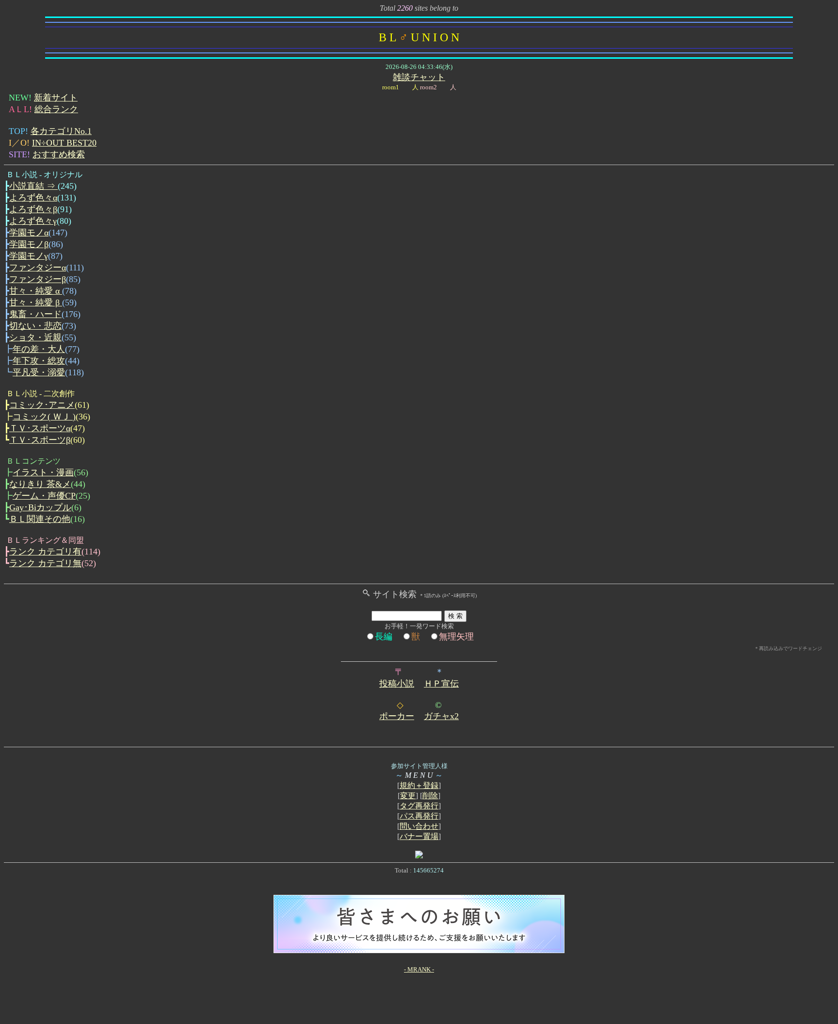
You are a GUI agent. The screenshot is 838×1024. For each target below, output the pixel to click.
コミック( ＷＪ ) (44, 416)
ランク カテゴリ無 (45, 563)
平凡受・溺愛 (39, 372)
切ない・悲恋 (35, 326)
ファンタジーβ (37, 279)
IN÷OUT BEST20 (64, 143)
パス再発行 (419, 816)
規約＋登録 (419, 785)
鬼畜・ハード (35, 314)
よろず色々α (33, 197)
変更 (408, 795)
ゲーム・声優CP (44, 496)
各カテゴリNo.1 (61, 131)
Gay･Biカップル (40, 507)
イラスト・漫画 (43, 472)
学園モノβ (28, 244)
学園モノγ (28, 256)
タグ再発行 (419, 806)
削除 (430, 795)
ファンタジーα (37, 267)
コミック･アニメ (42, 405)
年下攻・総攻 (39, 361)
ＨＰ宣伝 (441, 683)
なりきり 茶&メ (40, 484)
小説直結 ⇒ (33, 186)
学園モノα (28, 232)
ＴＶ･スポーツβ (39, 440)
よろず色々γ (33, 221)
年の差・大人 (39, 349)
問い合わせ (419, 826)
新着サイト (56, 97)
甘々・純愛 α (35, 291)
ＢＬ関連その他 (39, 519)
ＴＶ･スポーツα (39, 428)
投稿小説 (396, 683)
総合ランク (56, 109)
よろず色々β (33, 209)
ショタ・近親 (35, 337)
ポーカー (396, 716)
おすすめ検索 (58, 154)
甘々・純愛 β (35, 302)
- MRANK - (419, 969)
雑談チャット (419, 77)
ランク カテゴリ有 (45, 551)
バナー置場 (419, 836)
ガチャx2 (441, 716)
